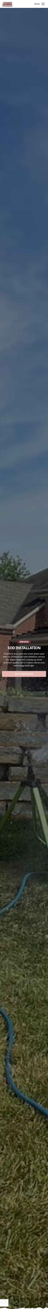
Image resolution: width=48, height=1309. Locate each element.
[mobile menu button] (43, 4)
